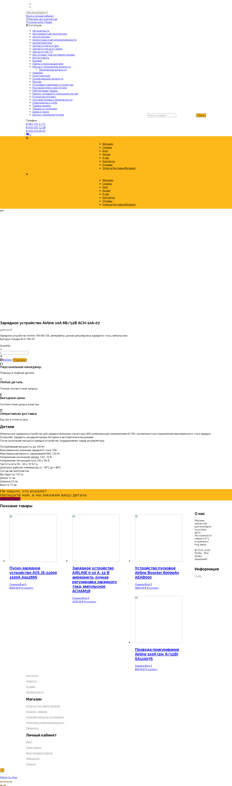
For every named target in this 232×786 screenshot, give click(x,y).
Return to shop (8, 777)
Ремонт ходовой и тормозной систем (55, 93)
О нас (105, 158)
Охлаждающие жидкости (47, 78)
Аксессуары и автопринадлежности (54, 39)
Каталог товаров (36, 711)
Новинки (37, 72)
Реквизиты (32, 728)
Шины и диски (40, 111)
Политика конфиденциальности (45, 722)
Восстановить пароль (39, 753)
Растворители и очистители (49, 87)
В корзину (20, 359)
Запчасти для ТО (42, 51)
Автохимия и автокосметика (49, 33)
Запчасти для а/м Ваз (45, 45)
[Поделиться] (4, 781)
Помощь (31, 764)
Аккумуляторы (41, 36)
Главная (58, 220)
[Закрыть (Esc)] (1, 781)
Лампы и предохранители (47, 63)
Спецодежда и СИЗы (44, 102)
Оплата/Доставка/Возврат (119, 168)
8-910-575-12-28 (35, 127)
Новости (31, 681)
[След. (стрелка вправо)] (4, 785)
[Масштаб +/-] (10, 781)
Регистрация (33, 747)
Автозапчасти (40, 30)
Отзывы (107, 164)
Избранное (32, 758)
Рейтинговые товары (45, 90)
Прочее (36, 81)
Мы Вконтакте (34, 692)
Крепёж (37, 60)
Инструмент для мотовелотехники (53, 54)
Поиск (201, 115)
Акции (106, 154)
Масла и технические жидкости (51, 66)
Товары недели (41, 105)
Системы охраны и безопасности (52, 99)
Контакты (108, 161)
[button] (116, 138)
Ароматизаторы (42, 42)
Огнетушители (41, 75)
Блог (105, 151)
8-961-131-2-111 (35, 124)
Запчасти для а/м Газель (47, 48)
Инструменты (40, 57)
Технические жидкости (53, 69)
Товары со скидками (44, 108)
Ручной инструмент (44, 96)
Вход (29, 742)
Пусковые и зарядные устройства (52, 84)
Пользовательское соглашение (45, 717)
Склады (107, 147)
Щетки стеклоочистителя (48, 114)
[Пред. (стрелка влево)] (1, 785)
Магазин (107, 144)
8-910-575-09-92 (35, 131)
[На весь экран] (7, 781)
